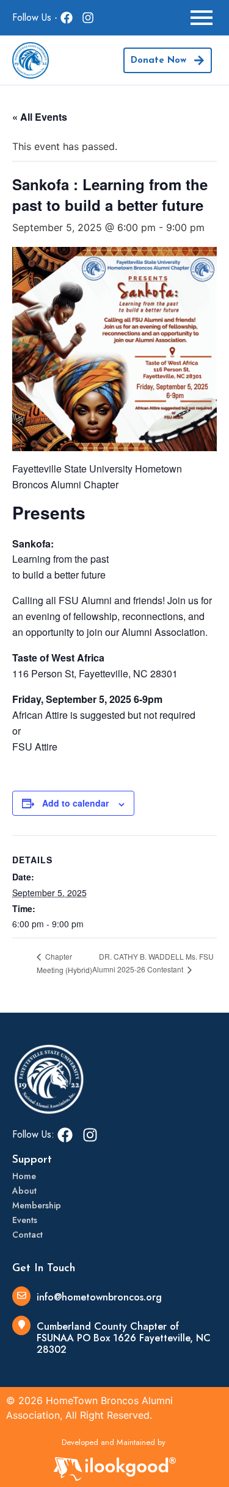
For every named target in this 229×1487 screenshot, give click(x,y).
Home (24, 1176)
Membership (36, 1205)
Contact (27, 1234)
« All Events (39, 117)
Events (24, 1220)
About (24, 1191)
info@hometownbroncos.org (99, 1297)
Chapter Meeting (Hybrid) (64, 963)
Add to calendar (75, 803)
